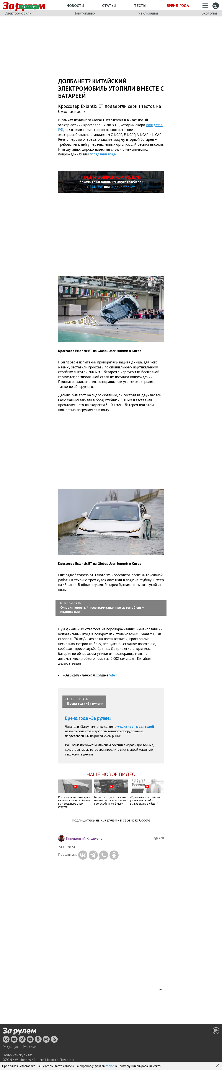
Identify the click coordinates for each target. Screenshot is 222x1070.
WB (100, 186)
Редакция (10, 1046)
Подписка (66, 1059)
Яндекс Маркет (123, 186)
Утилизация (148, 13)
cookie (110, 1066)
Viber (113, 675)
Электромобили (18, 13)
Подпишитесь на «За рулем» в (111, 820)
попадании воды (103, 154)
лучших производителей (135, 726)
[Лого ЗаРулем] (19, 1031)
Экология (209, 13)
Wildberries (23, 1059)
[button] (217, 1066)
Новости (75, 5)
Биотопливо (85, 13)
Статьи (109, 5)
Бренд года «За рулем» (88, 718)
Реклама (29, 1046)
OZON (91, 186)
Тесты (140, 5)
